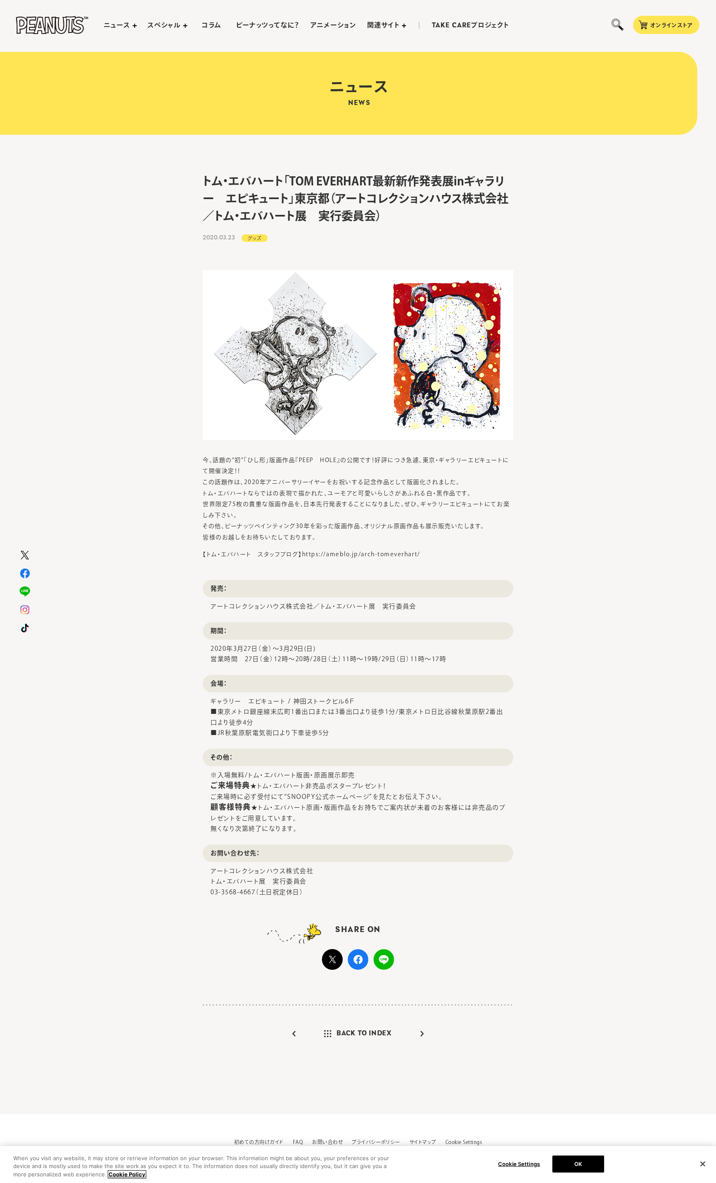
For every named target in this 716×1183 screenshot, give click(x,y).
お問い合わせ (327, 1141)
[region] (358, 1164)
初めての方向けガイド (259, 1141)
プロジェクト (470, 25)
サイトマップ (422, 1141)
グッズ (254, 238)
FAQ (298, 1141)
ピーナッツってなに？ (268, 25)
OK (578, 1163)
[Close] (703, 1164)
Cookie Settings (463, 1141)
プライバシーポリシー (376, 1141)
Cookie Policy (127, 1174)
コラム (211, 25)
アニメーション (333, 25)
